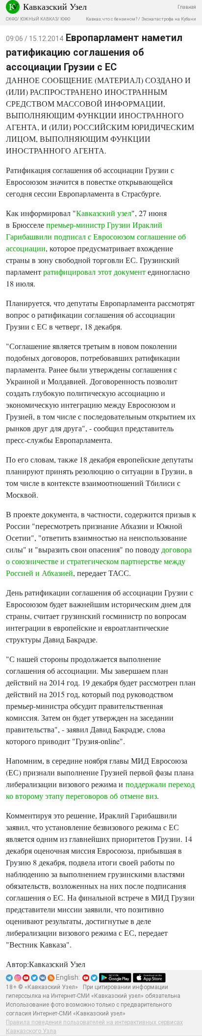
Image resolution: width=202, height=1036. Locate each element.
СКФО (11, 19)
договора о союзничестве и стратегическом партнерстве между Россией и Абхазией (99, 561)
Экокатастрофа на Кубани (168, 19)
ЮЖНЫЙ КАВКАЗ (38, 19)
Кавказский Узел (55, 6)
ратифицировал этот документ (94, 271)
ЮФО (65, 19)
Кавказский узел (103, 213)
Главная (186, 7)
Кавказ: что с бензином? (111, 19)
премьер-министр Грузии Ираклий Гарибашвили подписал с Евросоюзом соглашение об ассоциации (96, 236)
